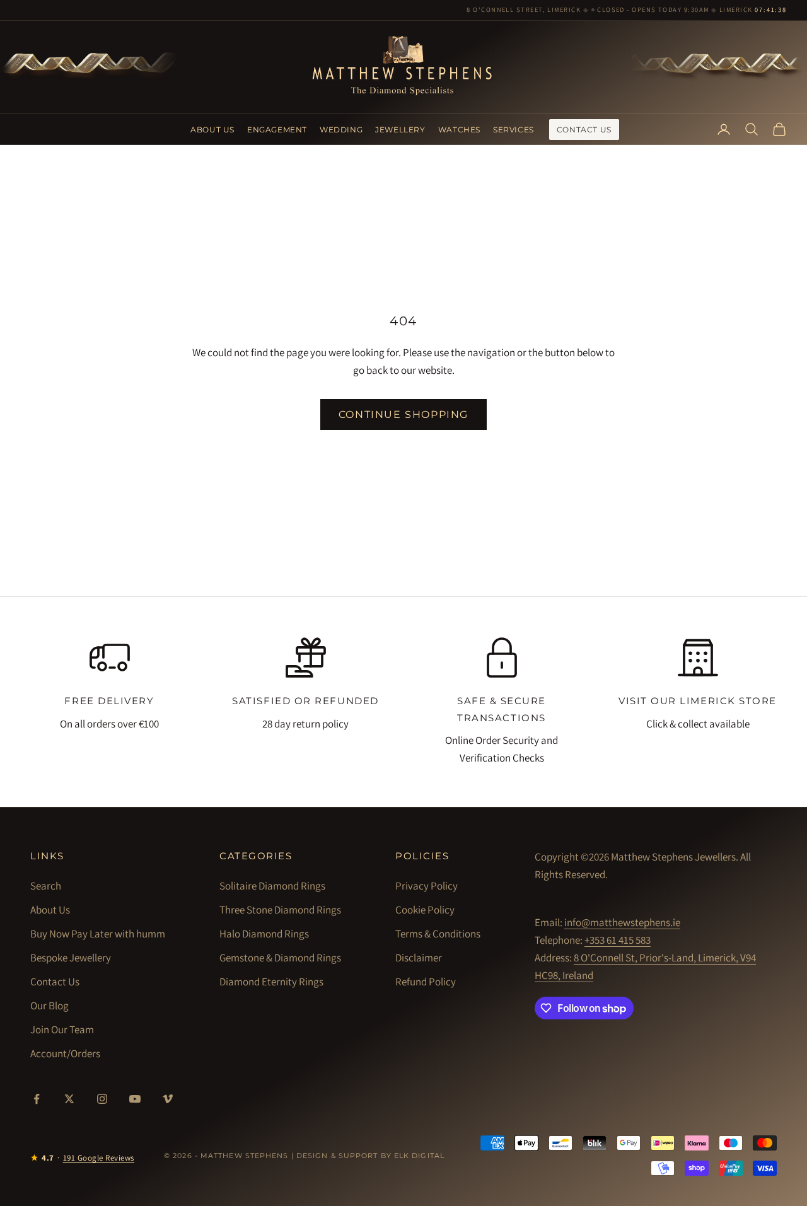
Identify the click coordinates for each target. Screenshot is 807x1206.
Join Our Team (62, 1029)
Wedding (341, 129)
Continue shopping (403, 414)
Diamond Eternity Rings (271, 982)
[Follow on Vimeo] (167, 1099)
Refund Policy (425, 982)
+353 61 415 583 (617, 940)
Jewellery (400, 129)
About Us (212, 129)
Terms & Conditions (437, 934)
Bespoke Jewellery (70, 958)
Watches (459, 129)
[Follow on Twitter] (69, 1099)
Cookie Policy (425, 910)
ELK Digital (419, 1155)
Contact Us (584, 129)
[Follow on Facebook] (36, 1099)
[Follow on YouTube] (135, 1099)
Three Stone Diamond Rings (280, 910)
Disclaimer (418, 958)
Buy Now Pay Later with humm (97, 934)
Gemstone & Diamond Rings (280, 958)
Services (513, 129)
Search (45, 886)
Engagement (277, 129)
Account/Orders (65, 1053)
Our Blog (49, 1005)
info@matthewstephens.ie (622, 922)
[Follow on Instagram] (102, 1099)
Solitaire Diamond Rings (272, 886)
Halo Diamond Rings (264, 934)
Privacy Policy (426, 886)
